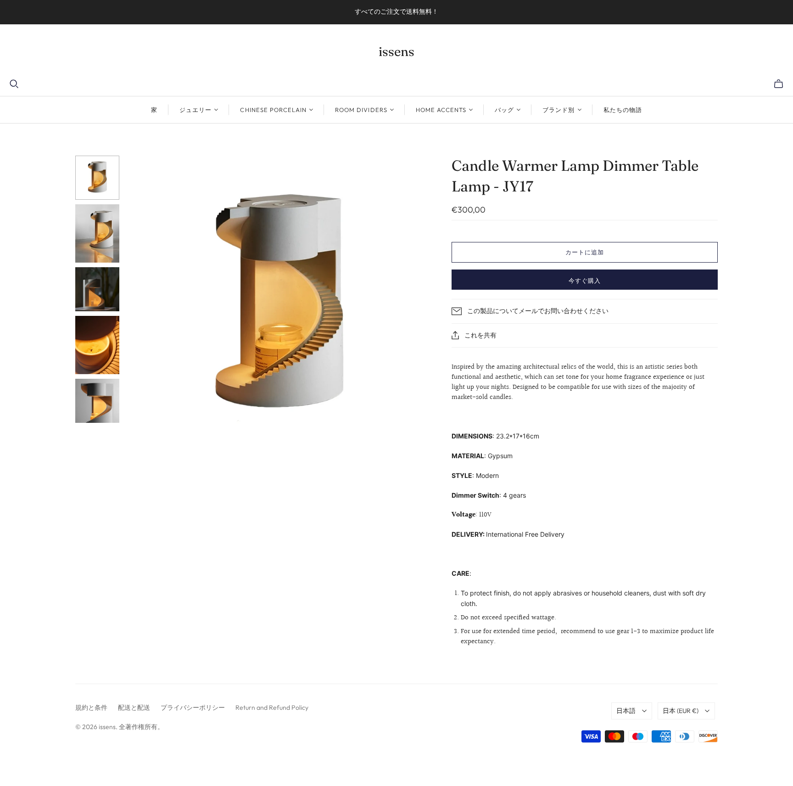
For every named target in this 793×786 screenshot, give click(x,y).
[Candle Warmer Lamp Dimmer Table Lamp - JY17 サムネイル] (97, 178)
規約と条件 (91, 707)
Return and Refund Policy (271, 707)
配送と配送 (134, 707)
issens (396, 51)
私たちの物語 (622, 109)
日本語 (626, 711)
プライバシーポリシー (193, 707)
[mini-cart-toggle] (778, 84)
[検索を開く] (14, 84)
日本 (680, 711)
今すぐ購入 (585, 280)
